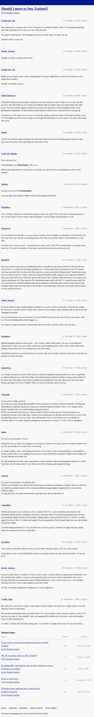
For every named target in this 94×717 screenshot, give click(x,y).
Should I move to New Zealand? (24, 8)
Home (3, 708)
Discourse (15, 713)
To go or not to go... (10, 678)
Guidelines (23, 708)
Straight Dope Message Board (12, 2)
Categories (13, 708)
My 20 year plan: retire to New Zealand (19, 655)
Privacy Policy (51, 708)
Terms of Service (36, 708)
